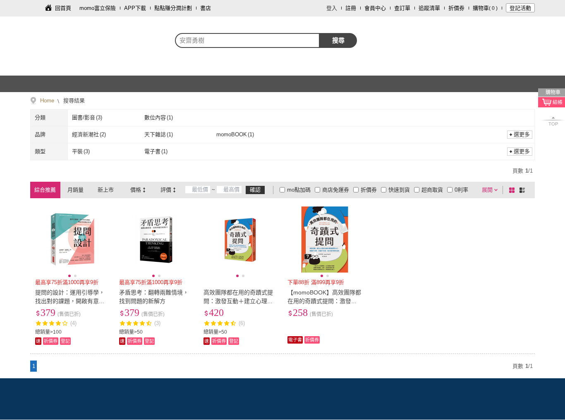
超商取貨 (432, 190)
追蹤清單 (429, 8)
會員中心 (375, 8)
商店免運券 (335, 190)
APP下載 (135, 8)
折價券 (456, 8)
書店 (205, 8)
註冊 (350, 8)
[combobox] (247, 40)
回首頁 (63, 8)
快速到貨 (399, 190)
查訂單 (402, 8)
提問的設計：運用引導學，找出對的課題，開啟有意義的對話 (70, 301)
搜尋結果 (73, 100)
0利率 (461, 190)
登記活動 (520, 8)
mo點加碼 (299, 190)
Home (47, 100)
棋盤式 (513, 190)
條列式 (524, 190)
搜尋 (338, 40)
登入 (331, 8)
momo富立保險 (97, 8)
